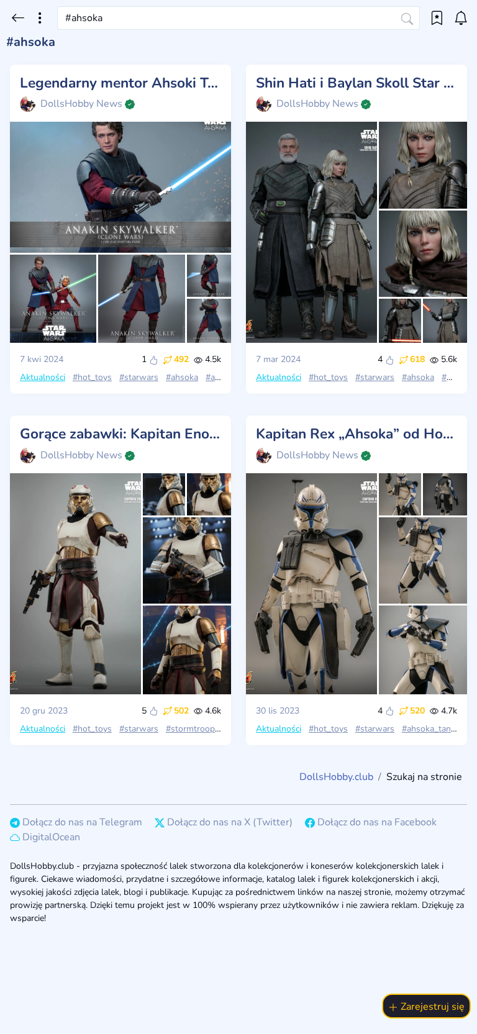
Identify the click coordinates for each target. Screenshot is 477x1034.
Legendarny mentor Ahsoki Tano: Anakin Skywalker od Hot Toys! (120, 83)
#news (455, 377)
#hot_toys (92, 377)
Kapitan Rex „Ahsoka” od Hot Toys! (356, 433)
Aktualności (42, 377)
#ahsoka (182, 377)
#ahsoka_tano (429, 729)
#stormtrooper (194, 729)
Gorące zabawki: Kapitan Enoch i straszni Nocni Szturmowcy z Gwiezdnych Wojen (120, 433)
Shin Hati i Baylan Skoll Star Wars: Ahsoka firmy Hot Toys (356, 83)
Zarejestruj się (431, 1007)
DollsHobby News (81, 104)
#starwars (138, 377)
